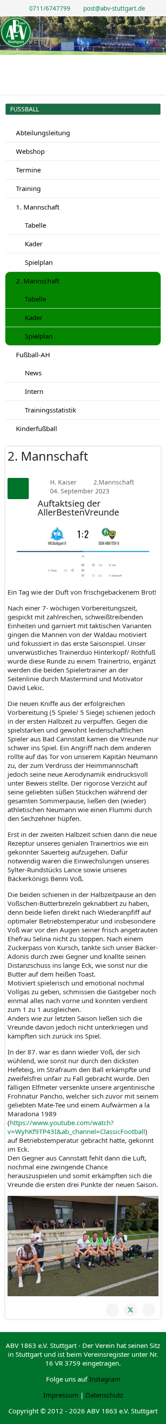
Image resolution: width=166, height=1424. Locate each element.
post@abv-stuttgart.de (114, 8)
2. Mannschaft (36, 280)
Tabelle (34, 225)
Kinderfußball (35, 428)
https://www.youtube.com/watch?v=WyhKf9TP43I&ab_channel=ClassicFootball (76, 1127)
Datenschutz (104, 1394)
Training (27, 188)
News (32, 372)
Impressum (60, 1394)
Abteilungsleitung (42, 132)
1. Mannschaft (36, 206)
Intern (33, 391)
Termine (27, 169)
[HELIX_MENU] (157, 62)
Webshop (29, 151)
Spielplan (38, 262)
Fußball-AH (32, 354)
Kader (32, 243)
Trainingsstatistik (49, 409)
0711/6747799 (49, 8)
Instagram (104, 1378)
